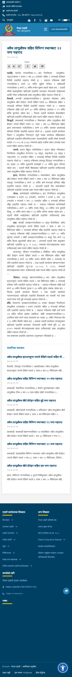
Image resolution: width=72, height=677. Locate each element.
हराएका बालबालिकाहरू (46, 546)
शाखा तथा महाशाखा (9, 559)
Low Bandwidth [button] (59, 29)
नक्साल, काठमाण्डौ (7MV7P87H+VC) (21, 587)
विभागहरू (5, 520)
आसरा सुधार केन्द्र (45, 526)
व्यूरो (4, 546)
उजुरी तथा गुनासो (11, 10)
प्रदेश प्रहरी (7, 539)
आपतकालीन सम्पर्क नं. (13, 2)
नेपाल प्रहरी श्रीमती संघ (47, 520)
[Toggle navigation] (45, 29)
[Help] (66, 591)
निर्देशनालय (6, 553)
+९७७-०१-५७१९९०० (14, 593)
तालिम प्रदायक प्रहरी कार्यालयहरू (15, 566)
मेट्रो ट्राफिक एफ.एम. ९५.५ (48, 533)
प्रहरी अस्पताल (8, 533)
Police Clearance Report (50, 539)
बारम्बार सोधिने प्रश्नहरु (14, 6)
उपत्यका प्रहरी (8, 526)
